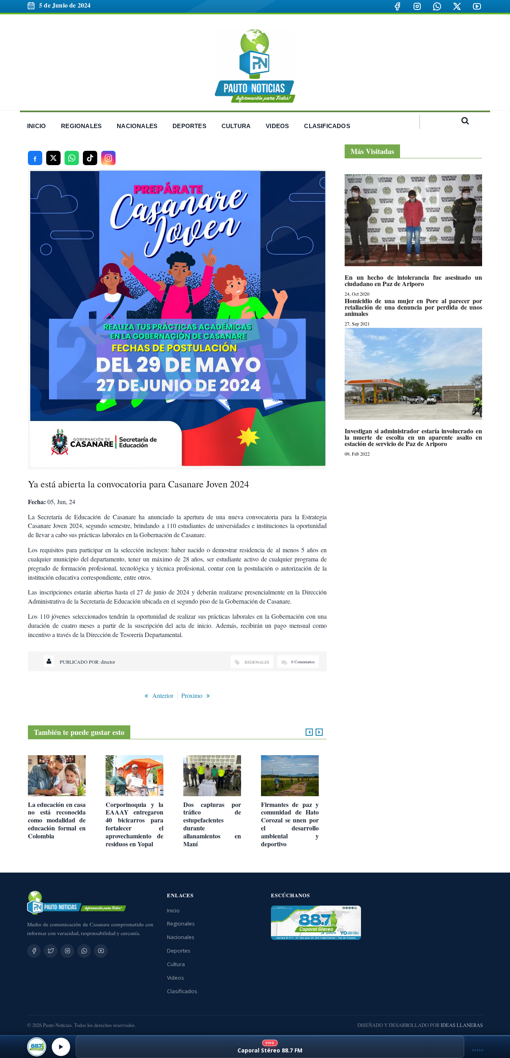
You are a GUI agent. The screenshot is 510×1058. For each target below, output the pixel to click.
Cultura (176, 964)
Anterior (162, 695)
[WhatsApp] (437, 6)
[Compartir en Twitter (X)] (53, 158)
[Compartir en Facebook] (35, 158)
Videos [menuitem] (277, 126)
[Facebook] (397, 6)
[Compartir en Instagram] (108, 158)
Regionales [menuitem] (81, 126)
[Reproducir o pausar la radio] (61, 1047)
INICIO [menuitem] (36, 126)
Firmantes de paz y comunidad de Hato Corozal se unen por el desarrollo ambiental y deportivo (290, 824)
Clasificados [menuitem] (327, 126)
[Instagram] (417, 6)
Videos (175, 977)
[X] (457, 6)
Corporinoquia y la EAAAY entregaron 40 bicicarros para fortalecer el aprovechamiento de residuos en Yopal (134, 824)
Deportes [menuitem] (189, 126)
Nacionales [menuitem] (137, 126)
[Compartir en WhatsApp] (72, 158)
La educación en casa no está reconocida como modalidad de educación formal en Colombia (57, 820)
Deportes (178, 950)
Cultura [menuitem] (236, 126)
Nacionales (180, 937)
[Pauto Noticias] (255, 66)
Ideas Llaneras (462, 1025)
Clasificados (182, 991)
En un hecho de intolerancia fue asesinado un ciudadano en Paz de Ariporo (413, 280)
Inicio (173, 910)
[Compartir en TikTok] (90, 158)
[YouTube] (477, 6)
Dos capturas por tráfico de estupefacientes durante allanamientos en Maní (212, 824)
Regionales (257, 662)
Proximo (191, 695)
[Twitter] (50, 951)
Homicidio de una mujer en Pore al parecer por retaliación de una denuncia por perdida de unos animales (413, 307)
